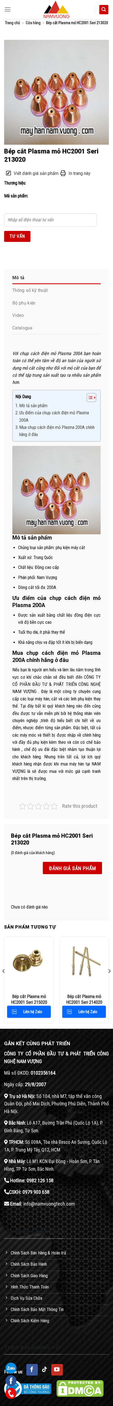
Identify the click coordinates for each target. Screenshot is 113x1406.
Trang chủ (12, 23)
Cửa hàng (33, 23)
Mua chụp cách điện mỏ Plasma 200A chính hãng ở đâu (57, 431)
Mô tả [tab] (18, 277)
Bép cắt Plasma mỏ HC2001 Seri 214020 (84, 999)
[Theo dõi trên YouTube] (57, 1370)
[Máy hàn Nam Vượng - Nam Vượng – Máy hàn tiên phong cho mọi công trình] (56, 9)
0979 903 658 (35, 1192)
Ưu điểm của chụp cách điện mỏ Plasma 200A (54, 416)
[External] (56, 91)
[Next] (109, 982)
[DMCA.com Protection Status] (80, 1388)
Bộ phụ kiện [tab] (24, 303)
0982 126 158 (40, 1180)
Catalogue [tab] (22, 328)
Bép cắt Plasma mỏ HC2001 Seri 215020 (29, 999)
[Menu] (7, 9)
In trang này (80, 173)
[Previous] (4, 982)
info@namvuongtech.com (49, 1204)
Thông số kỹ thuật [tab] (30, 290)
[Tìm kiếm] (103, 9)
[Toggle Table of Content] (89, 397)
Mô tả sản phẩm (33, 405)
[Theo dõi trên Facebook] (32, 1370)
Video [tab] (18, 315)
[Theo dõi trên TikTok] (44, 1370)
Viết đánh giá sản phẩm (36, 173)
